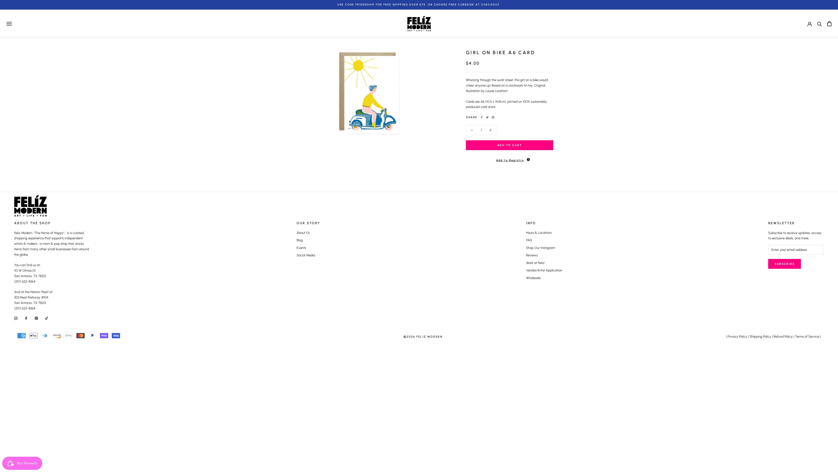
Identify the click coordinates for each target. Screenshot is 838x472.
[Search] (819, 23)
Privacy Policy (737, 336)
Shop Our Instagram (540, 248)
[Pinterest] (493, 117)
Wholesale (533, 278)
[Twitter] (487, 117)
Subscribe (784, 264)
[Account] (809, 23)
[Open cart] (829, 23)
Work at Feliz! (535, 263)
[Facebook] (481, 117)
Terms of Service (807, 336)
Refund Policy (783, 336)
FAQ (529, 240)
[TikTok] (46, 318)
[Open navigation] (9, 24)
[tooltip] (528, 159)
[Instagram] (15, 318)
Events (301, 248)
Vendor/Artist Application (544, 270)
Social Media (306, 255)
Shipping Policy (760, 336)
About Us (303, 233)
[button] (509, 158)
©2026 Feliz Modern (423, 336)
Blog (300, 240)
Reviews (532, 255)
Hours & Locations (539, 233)
